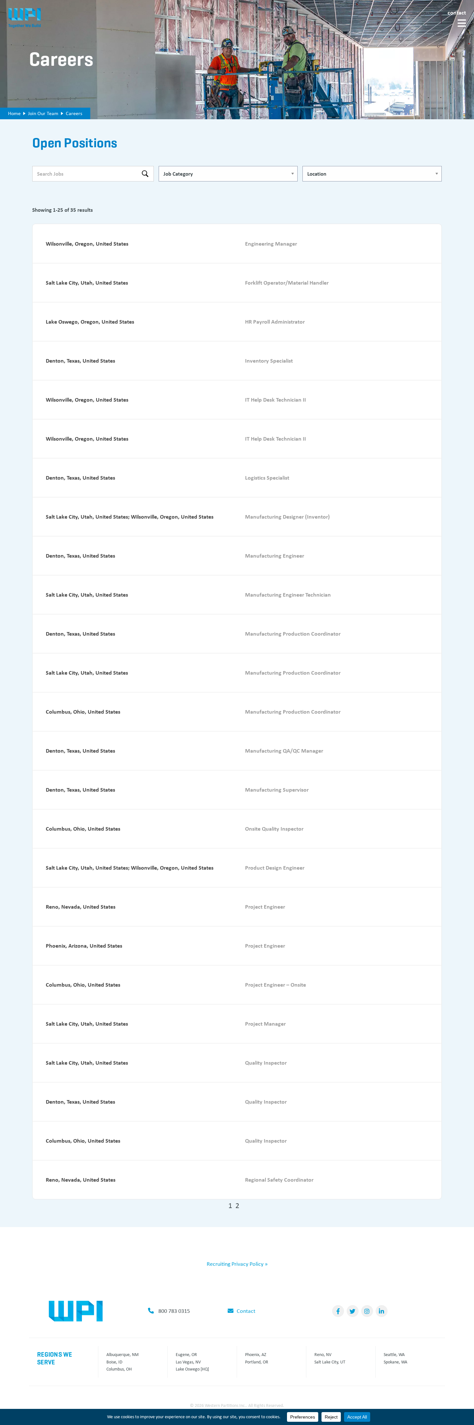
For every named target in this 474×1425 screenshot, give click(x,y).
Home (14, 113)
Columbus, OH (119, 1369)
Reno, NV (322, 1354)
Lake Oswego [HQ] (192, 1369)
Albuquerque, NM (122, 1354)
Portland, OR (256, 1362)
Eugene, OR (186, 1354)
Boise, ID (114, 1362)
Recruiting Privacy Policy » (237, 1264)
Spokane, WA (395, 1362)
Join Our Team (43, 113)
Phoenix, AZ (255, 1354)
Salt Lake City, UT (329, 1362)
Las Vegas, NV (188, 1362)
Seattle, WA (394, 1354)
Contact (457, 12)
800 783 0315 (174, 1311)
